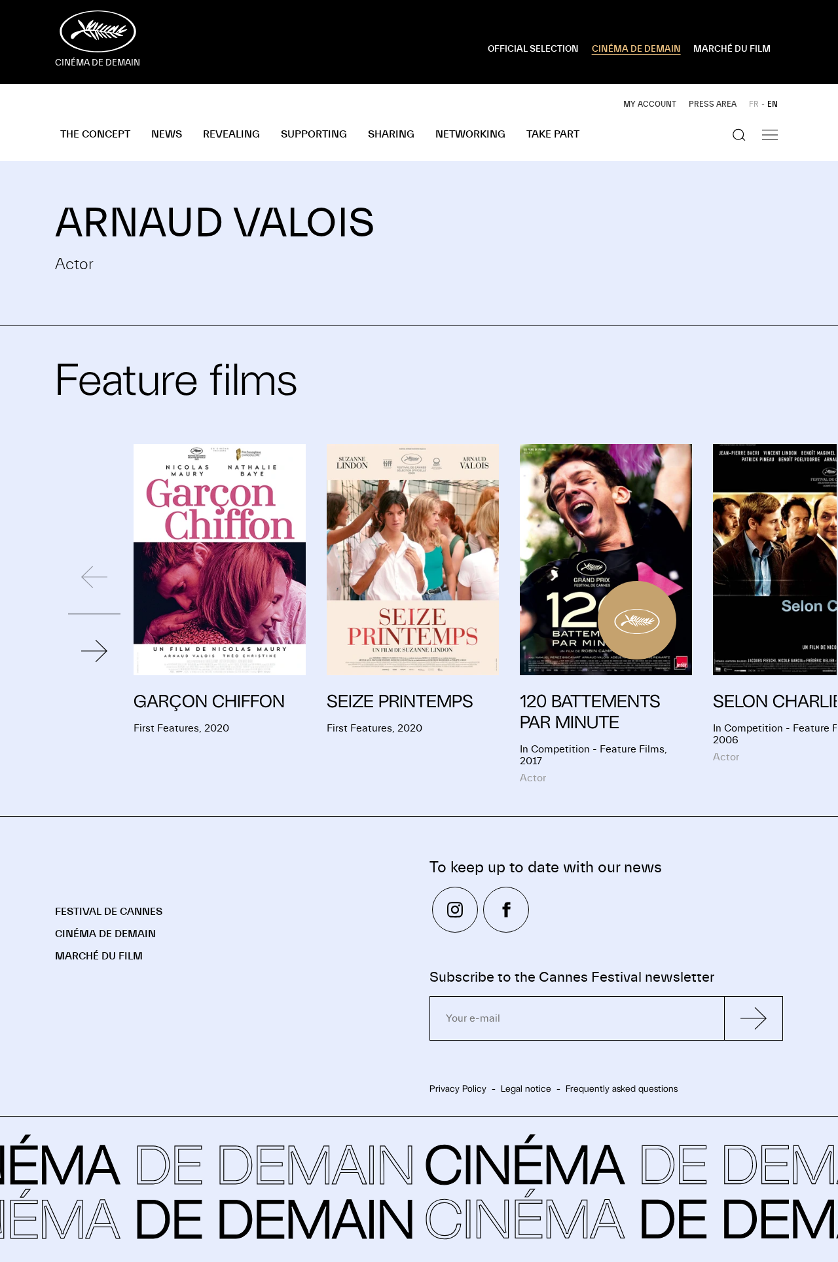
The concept (95, 134)
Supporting (314, 134)
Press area (713, 104)
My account (649, 104)
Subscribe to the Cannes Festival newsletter (571, 977)
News (166, 134)
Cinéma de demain (105, 934)
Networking (470, 134)
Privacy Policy (457, 1088)
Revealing (231, 134)
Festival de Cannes (108, 912)
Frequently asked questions (622, 1088)
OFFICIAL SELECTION (533, 49)
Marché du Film (99, 956)
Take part (552, 134)
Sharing (391, 134)
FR (754, 104)
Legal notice (526, 1088)
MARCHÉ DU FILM (732, 49)
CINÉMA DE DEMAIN (636, 49)
